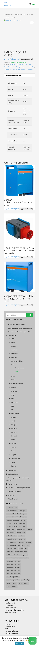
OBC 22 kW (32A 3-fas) (13, 580)
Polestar (14, 428)
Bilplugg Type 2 (21, 529)
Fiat (25, 14)
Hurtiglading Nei (21, 67)
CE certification (11, 533)
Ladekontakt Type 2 (12, 555)
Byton (13, 346)
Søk (30, 315)
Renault (14, 436)
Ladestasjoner (13, 474)
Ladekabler (12, 470)
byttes (30, 529)
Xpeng (13, 466)
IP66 (28, 545)
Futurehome (21, 539)
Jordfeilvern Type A (12, 548)
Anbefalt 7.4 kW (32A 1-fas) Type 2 (16, 520)
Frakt (6, 629)
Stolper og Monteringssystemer (19, 488)
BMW (13, 342)
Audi (12, 339)
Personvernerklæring (11, 631)
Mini (12, 410)
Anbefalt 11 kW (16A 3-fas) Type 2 (16, 523)
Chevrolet (14, 354)
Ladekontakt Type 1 (10, 69)
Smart (13, 447)
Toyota (14, 455)
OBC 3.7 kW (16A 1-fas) (13, 564)
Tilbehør (11, 495)
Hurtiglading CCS (11, 542)
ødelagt (14, 586)
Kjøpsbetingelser (10, 626)
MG (12, 406)
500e (28, 14)
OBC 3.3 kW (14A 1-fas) (21, 558)
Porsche (14, 432)
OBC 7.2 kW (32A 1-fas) (25, 69)
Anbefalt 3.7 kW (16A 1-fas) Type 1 (16, 511)
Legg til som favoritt (26, 59)
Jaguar (13, 395)
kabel (21, 548)
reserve (14, 583)
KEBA (26, 548)
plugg (8, 583)
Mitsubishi (15, 413)
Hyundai (14, 391)
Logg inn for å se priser (11, 59)
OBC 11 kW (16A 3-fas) (13, 577)
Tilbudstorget (13, 499)
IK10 (19, 545)
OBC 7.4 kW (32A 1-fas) (13, 574)
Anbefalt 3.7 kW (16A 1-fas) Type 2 (16, 514)
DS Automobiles (16, 361)
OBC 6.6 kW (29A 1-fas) (13, 567)
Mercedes (14, 402)
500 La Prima (19, 368)
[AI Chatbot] (32, 641)
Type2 (8, 586)
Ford (12, 380)
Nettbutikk (11, 14)
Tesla (13, 451)
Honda (13, 387)
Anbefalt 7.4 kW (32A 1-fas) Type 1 (21, 64)
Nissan (13, 417)
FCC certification (11, 539)
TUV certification (23, 583)
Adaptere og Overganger (17, 324)
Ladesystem (23, 555)
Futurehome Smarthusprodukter (19, 332)
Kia (12, 398)
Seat (13, 440)
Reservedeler (12, 484)
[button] (32, 22)
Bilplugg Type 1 (11, 529)
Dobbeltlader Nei (9, 67)
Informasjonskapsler (11, 633)
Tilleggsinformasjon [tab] (13, 75)
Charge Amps (21, 533)
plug (28, 580)
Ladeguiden (18, 14)
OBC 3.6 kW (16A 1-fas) (13, 561)
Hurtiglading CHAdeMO (24, 542)
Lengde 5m (10, 558)
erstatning (21, 536)
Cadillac (14, 350)
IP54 (23, 545)
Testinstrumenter (14, 491)
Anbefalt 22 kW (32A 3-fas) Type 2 (16, 526)
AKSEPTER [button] (19, 644)
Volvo (13, 462)
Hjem (5, 14)
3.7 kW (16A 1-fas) (12, 507)
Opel (13, 421)
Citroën (14, 357)
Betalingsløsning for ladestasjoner (20, 328)
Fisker (13, 376)
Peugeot (14, 425)
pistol (23, 580)
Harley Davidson (17, 383)
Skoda (13, 443)
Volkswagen (15, 458)
